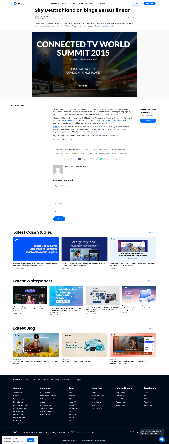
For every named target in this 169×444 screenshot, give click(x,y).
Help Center (120, 393)
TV (73, 380)
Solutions (82, 3)
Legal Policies (18, 411)
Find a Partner (18, 402)
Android (72, 396)
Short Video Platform (48, 396)
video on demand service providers (81, 153)
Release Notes (121, 402)
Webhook (147, 402)
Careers (16, 396)
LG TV (71, 411)
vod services (58, 149)
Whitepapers (96, 399)
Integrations (148, 405)
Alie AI (64, 3)
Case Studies (96, 402)
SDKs (146, 396)
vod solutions (123, 153)
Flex (38, 380)
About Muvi (17, 393)
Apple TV (72, 402)
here (70, 139)
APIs (146, 393)
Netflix (55, 127)
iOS (70, 399)
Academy (43, 402)
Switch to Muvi (96, 408)
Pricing (72, 3)
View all (150, 232)
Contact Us (17, 421)
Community (120, 396)
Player (78, 380)
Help (91, 3)
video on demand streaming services (105, 153)
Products (54, 3)
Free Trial (135, 3)
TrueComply (54, 380)
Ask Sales (149, 3)
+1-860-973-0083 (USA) (85, 432)
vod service (86, 149)
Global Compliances (20, 408)
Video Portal (120, 405)
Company (100, 3)
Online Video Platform (48, 411)
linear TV (103, 129)
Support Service (122, 399)
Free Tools (95, 405)
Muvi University (19, 418)
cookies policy (19, 441)
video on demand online (61, 153)
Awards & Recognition (21, 405)
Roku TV (72, 418)
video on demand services (100, 149)
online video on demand (118, 149)
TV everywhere (69, 120)
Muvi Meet (65, 380)
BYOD (146, 399)
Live (33, 380)
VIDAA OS (72, 421)
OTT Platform (45, 393)
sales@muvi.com (63, 432)
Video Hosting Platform (49, 408)
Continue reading (109, 26)
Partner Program (19, 399)
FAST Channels (45, 414)
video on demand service (112, 120)
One (27, 380)
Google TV (73, 405)
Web (70, 393)
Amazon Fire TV (75, 414)
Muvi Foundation (19, 414)
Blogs (93, 393)
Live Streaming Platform (49, 405)
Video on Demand (47, 399)
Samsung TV (73, 408)
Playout (45, 380)
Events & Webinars (98, 396)
